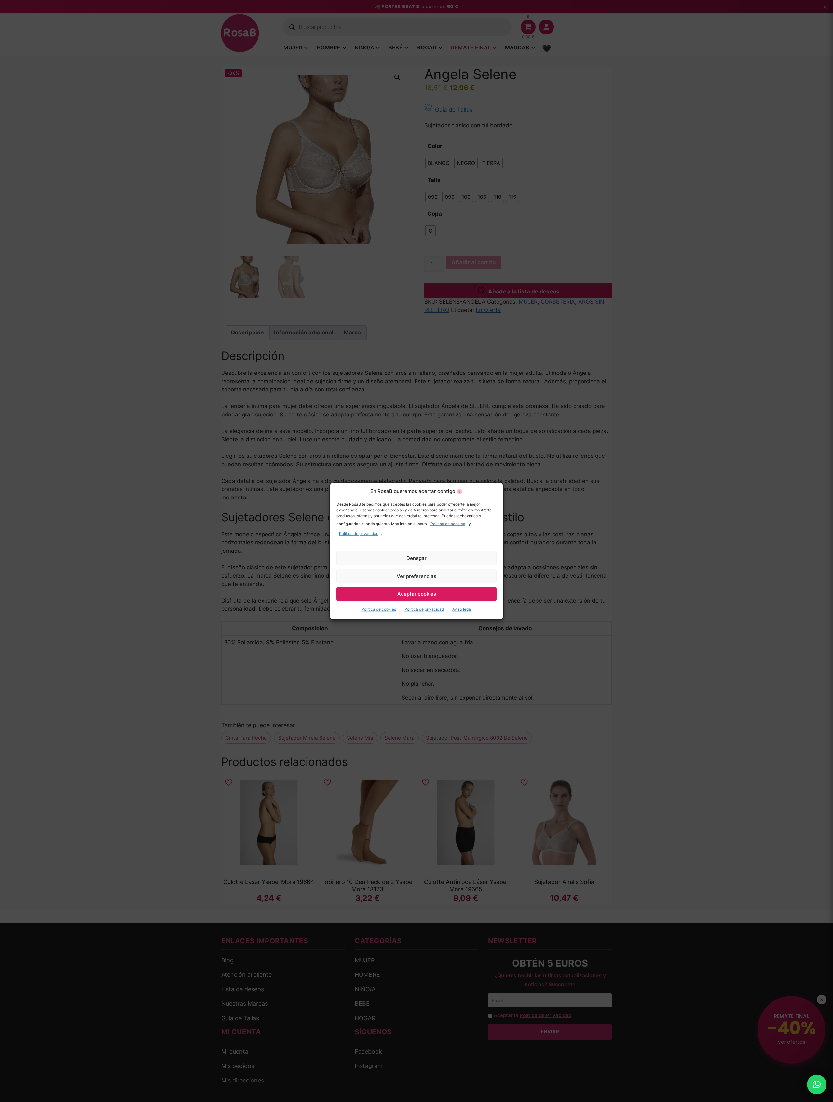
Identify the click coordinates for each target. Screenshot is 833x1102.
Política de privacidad (358, 533)
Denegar (416, 558)
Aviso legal (462, 609)
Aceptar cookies (416, 594)
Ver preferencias (416, 576)
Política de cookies (447, 523)
